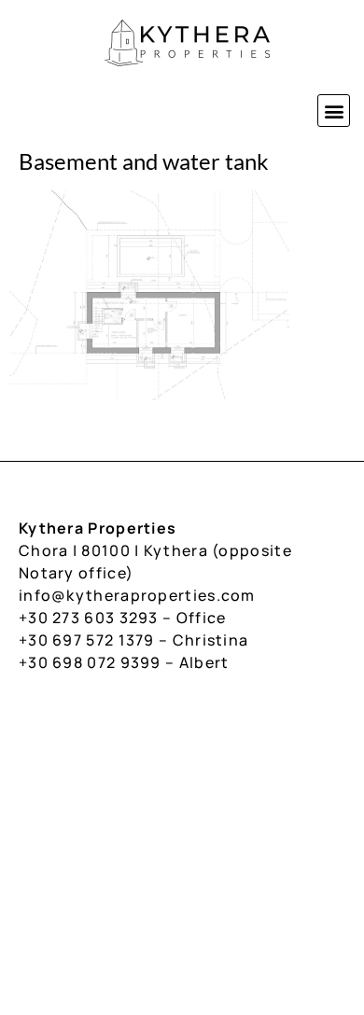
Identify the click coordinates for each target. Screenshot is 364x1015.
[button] (333, 110)
